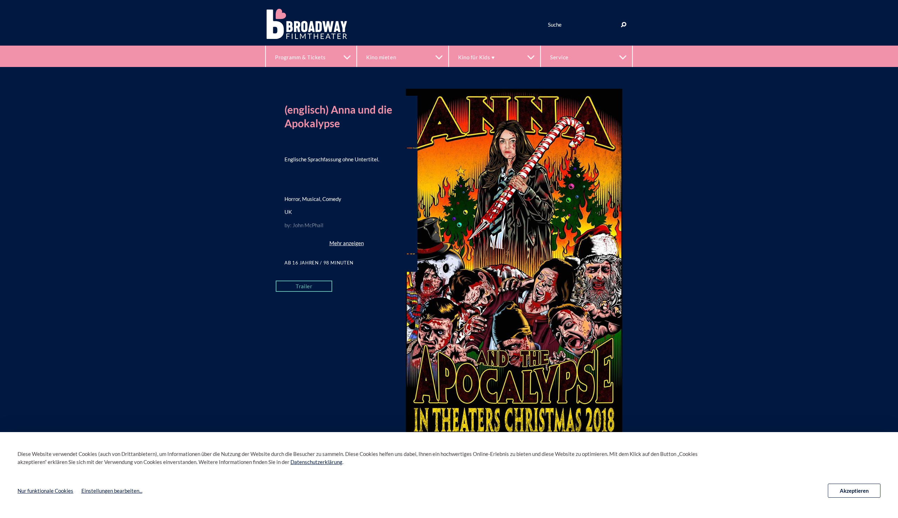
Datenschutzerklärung (316, 462)
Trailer (304, 286)
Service (559, 57)
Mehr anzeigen (346, 243)
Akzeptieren (854, 490)
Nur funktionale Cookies (45, 490)
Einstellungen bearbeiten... (111, 490)
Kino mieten (381, 57)
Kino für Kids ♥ (476, 57)
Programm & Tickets (300, 57)
